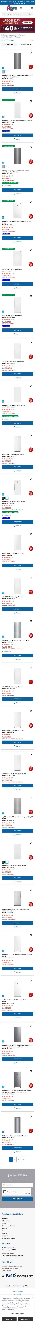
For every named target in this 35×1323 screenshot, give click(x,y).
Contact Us (5, 1236)
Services (4, 1231)
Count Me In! (18, 1199)
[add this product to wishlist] (30, 52)
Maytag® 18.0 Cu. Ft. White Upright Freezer (13, 730)
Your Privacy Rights (17, 1313)
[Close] (33, 1298)
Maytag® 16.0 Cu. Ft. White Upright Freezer (13, 553)
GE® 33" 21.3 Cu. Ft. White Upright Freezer (13, 361)
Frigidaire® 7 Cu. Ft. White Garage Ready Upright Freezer (17, 120)
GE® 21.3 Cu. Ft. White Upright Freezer (12, 597)
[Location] (21, 8)
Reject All (9, 1319)
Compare (18, 93)
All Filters (10, 44)
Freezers (17, 37)
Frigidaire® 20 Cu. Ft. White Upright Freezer (13, 405)
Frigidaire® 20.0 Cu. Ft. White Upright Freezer (14, 865)
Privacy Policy (17, 1294)
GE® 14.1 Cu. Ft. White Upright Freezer (12, 315)
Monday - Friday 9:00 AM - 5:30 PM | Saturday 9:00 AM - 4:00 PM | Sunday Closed (18, 2)
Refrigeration (21, 35)
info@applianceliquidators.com (14, 1256)
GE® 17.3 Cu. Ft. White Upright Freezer (12, 269)
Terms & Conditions (17, 1291)
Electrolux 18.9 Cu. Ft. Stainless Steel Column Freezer (16, 640)
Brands (4, 1223)
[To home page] (12, 8)
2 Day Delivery (6, 1221)
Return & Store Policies (8, 1238)
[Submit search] (30, 14)
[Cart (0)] (32, 8)
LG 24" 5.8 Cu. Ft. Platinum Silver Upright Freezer (15, 1136)
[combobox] (26, 44)
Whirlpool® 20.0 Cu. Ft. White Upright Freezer (14, 773)
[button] (3, 8)
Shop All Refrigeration (7, 37)
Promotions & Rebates (8, 1226)
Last (23, 1159)
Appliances (12, 35)
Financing (4, 1228)
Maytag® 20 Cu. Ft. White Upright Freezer (13, 454)
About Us (4, 1233)
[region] (17, 1309)
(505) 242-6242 (10, 1253)
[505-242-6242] (26, 8)
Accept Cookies (25, 1319)
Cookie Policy (10, 1309)
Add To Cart (17, 89)
